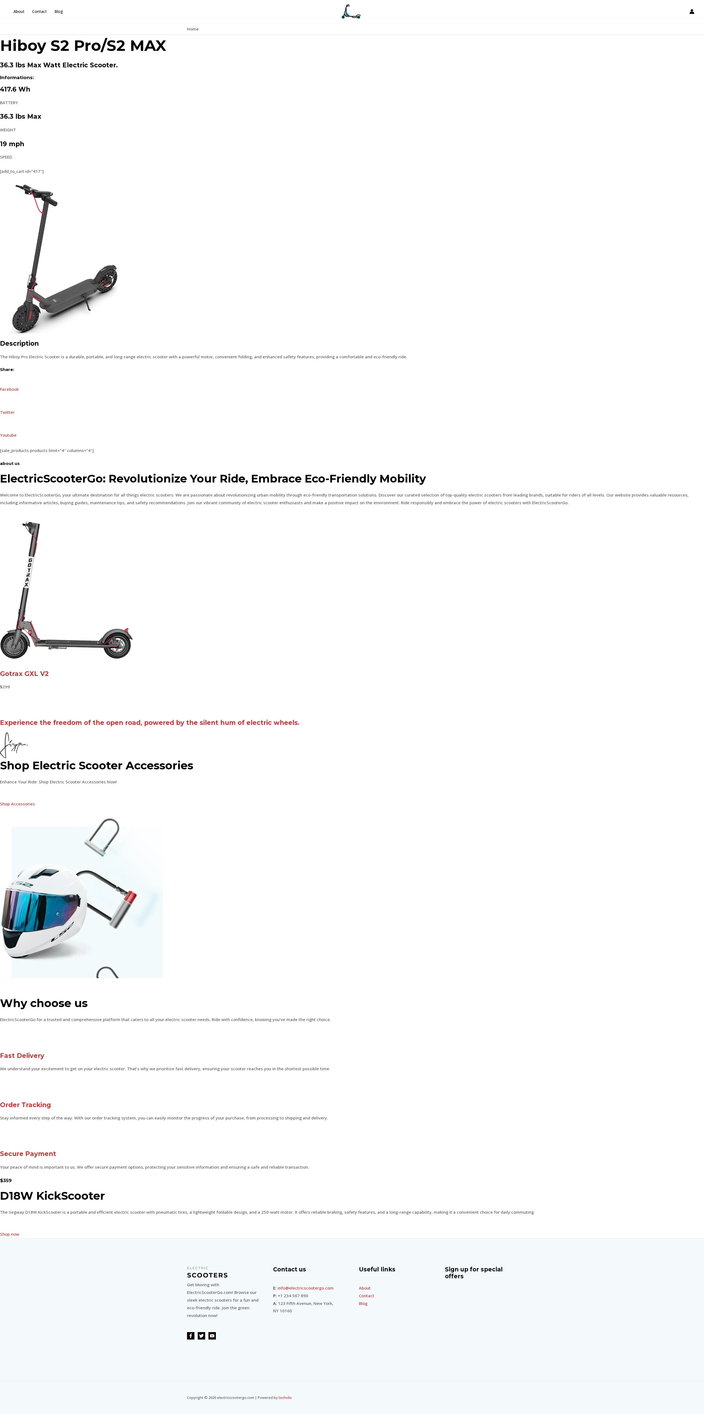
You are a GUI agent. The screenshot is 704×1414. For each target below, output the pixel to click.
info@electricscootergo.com (305, 1288)
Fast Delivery (22, 1056)
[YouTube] (212, 1336)
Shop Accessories (17, 803)
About (18, 11)
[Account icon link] (691, 11)
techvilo (285, 1397)
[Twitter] (201, 1336)
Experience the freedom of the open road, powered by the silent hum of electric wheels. (149, 723)
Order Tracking (25, 1105)
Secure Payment (28, 1154)
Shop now (9, 1234)
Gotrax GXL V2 (24, 674)
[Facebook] (190, 1336)
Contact (39, 11)
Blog (58, 11)
